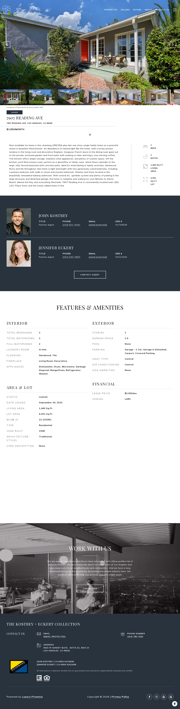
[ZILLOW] (163, 696)
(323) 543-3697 (71, 257)
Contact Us (90, 588)
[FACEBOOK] (149, 696)
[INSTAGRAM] (156, 696)
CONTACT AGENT (90, 275)
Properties (110, 10)
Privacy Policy (120, 696)
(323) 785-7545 (135, 636)
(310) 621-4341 (71, 224)
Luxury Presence (32, 696)
